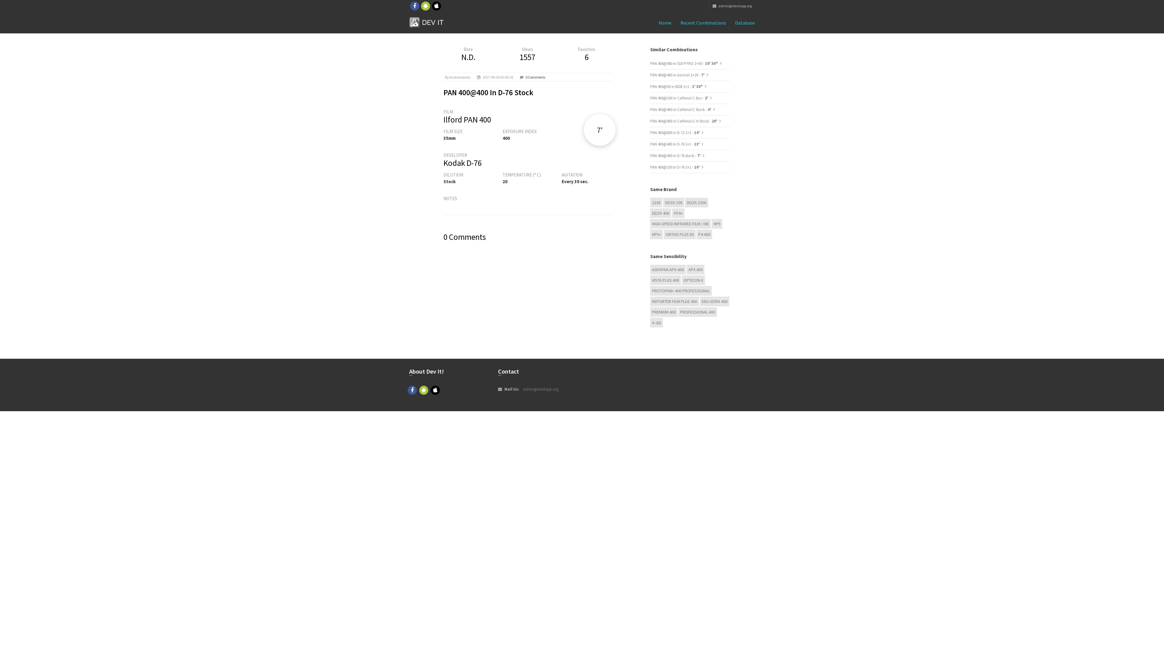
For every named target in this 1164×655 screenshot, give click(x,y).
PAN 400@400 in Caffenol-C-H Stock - (684, 121)
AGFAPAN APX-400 (668, 269)
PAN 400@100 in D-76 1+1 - (675, 167)
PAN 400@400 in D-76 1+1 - (675, 144)
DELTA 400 (660, 213)
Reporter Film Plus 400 (674, 301)
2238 (656, 202)
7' (600, 130)
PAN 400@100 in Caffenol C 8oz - (679, 98)
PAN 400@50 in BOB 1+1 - (676, 86)
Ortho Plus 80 (680, 234)
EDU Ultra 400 (715, 301)
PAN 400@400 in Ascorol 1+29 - (677, 75)
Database (745, 23)
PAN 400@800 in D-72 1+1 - (675, 132)
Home (665, 23)
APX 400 (695, 269)
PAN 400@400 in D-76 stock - (675, 155)
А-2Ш (656, 322)
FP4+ (678, 213)
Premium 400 (664, 312)
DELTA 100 (673, 202)
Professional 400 (697, 312)
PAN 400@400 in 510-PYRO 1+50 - (684, 63)
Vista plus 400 (665, 280)
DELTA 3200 (696, 202)
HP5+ (656, 234)
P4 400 (704, 234)
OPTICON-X (693, 280)
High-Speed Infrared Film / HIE (680, 224)
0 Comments (535, 77)
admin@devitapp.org (735, 6)
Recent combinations (703, 23)
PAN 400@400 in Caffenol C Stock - (681, 109)
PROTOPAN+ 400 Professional (681, 291)
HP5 (717, 224)
